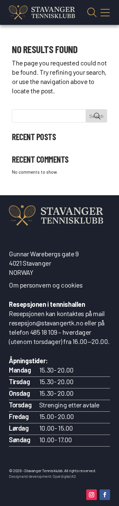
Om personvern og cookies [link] (45, 285)
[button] (91, 494)
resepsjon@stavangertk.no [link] (46, 323)
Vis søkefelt (92, 13)
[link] (42, 12)
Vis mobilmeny (105, 13)
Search (96, 116)
